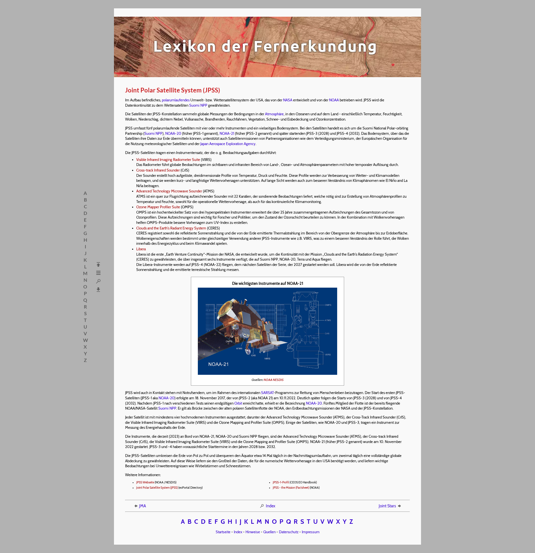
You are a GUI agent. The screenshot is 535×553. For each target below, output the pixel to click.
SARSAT (267, 392)
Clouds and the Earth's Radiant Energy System (171, 228)
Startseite (223, 532)
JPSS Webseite (145, 482)
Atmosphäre (274, 114)
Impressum (311, 532)
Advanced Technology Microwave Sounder (169, 191)
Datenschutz (288, 532)
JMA (142, 505)
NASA (287, 100)
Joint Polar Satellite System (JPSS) (157, 488)
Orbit (238, 403)
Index (270, 505)
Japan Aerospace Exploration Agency (228, 143)
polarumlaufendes (175, 100)
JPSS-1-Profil (281, 482)
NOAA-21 (227, 133)
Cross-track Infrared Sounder (158, 170)
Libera (141, 249)
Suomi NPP (198, 105)
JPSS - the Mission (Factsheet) (291, 488)
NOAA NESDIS (274, 380)
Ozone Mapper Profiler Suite (158, 207)
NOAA (334, 100)
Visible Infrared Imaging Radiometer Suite (168, 159)
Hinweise (252, 532)
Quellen (269, 532)
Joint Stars (387, 505)
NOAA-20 (173, 133)
